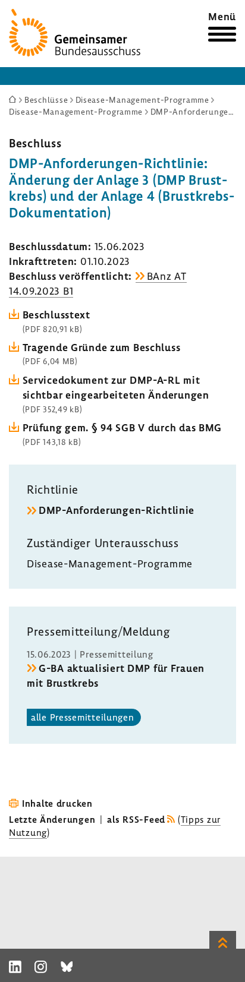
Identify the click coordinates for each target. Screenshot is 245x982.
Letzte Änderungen (52, 819)
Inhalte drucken (57, 803)
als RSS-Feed (136, 819)
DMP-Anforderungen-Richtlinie (116, 510)
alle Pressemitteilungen (82, 717)
